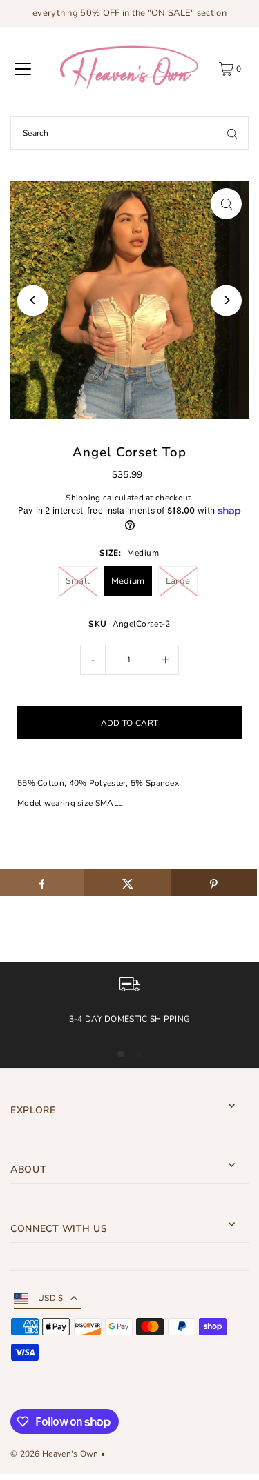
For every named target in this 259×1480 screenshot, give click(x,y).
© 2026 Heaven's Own (54, 1453)
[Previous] (32, 300)
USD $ (51, 1298)
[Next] (226, 300)
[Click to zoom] (226, 203)
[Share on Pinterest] (214, 882)
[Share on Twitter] (127, 882)
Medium (128, 581)
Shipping (83, 497)
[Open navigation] (23, 69)
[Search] (232, 133)
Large (178, 581)
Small (78, 581)
